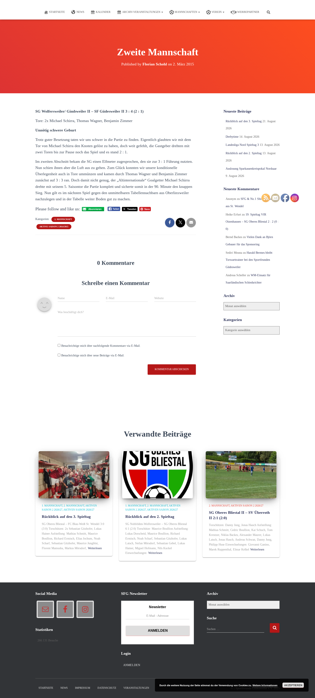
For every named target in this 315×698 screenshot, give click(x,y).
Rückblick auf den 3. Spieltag (244, 121)
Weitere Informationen (265, 685)
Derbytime (232, 136)
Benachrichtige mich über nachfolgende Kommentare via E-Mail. (101, 345)
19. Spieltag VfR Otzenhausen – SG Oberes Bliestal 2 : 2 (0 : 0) (252, 222)
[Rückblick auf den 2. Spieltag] (157, 474)
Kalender (103, 12)
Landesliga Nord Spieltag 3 (242, 144)
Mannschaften (186, 12)
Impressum (82, 687)
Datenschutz (107, 687)
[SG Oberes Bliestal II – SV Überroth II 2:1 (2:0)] (241, 474)
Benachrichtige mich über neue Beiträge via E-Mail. (92, 355)
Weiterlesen (95, 548)
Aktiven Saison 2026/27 (78, 509)
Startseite (57, 12)
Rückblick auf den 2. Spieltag (244, 153)
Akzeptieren (293, 685)
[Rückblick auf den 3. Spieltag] (74, 474)
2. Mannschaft (63, 219)
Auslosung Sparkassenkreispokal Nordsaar (251, 168)
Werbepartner (248, 12)
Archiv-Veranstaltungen (141, 12)
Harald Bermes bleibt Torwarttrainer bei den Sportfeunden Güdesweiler (249, 260)
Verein (217, 12)
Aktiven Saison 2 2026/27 (247, 505)
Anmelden (131, 665)
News (80, 12)
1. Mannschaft (52, 505)
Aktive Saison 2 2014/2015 (53, 226)
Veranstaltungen (136, 687)
